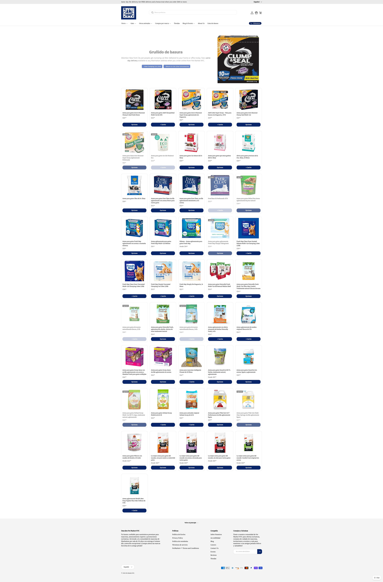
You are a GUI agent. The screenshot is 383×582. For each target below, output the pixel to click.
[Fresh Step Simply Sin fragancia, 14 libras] (191, 271)
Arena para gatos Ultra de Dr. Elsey (133, 198)
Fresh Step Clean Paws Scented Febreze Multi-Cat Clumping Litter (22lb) (248, 243)
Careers (213, 545)
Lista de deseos (212, 23)
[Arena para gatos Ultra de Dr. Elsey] (134, 185)
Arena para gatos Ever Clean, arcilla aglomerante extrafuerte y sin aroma (191, 201)
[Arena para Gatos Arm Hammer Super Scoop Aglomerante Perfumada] (134, 142)
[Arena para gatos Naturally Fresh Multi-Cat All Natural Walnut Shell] (220, 271)
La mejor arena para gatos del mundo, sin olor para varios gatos (219, 457)
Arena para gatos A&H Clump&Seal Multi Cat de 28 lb (162, 114)
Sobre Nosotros (216, 534)
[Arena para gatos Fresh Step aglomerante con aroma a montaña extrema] (134, 228)
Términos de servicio (180, 545)
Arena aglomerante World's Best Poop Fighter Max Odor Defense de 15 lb (133, 501)
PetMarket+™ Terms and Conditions (185, 548)
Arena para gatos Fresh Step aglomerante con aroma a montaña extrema (134, 243)
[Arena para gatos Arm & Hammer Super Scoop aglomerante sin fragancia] (191, 99)
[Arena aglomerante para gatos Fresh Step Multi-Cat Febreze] (163, 228)
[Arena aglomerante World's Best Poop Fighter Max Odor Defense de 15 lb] (134, 485)
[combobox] (193, 12)
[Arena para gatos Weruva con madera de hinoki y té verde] (134, 442)
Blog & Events (188, 23)
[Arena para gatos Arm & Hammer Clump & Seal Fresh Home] (134, 99)
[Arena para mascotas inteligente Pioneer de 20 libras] (191, 357)
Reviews (214, 555)
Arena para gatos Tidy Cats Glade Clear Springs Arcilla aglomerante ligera (248, 415)
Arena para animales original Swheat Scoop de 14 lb (189, 414)
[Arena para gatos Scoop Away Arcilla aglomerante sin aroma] (163, 357)
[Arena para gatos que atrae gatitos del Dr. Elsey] (220, 142)
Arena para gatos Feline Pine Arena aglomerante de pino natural (248, 199)
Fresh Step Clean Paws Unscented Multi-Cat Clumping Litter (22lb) (133, 285)
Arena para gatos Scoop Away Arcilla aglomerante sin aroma (161, 371)
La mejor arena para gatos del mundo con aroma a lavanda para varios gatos (191, 458)
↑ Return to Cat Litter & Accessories (177, 66)
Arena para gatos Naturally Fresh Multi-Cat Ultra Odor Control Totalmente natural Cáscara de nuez (248, 286)
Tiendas (177, 23)
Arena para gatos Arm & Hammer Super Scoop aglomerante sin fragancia (191, 115)
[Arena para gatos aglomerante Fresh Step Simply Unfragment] (220, 228)
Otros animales (144, 23)
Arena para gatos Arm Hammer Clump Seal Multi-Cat (247, 114)
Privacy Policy (177, 538)
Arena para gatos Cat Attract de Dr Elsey (191, 157)
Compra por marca (162, 23)
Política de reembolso (180, 541)
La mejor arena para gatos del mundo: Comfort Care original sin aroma (248, 458)
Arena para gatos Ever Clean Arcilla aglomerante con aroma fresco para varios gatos (163, 201)
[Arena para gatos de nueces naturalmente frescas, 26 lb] (191, 314)
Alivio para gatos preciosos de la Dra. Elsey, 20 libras (247, 157)
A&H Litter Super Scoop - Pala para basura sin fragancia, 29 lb (219, 114)
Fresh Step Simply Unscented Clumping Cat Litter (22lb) (160, 285)
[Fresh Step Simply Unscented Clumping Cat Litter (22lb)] (163, 271)
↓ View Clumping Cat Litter (152, 66)
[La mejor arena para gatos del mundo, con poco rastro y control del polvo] (163, 442)
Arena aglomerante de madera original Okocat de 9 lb (247, 328)
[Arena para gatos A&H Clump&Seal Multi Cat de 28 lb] (163, 99)
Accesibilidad (215, 538)
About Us (201, 23)
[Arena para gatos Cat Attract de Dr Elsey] (191, 142)
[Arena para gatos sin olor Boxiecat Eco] (163, 142)
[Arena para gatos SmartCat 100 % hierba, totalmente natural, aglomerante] (220, 357)
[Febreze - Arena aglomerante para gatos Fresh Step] (191, 228)
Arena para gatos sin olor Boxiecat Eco (162, 157)
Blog (212, 541)
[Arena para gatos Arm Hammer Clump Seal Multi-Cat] (249, 99)
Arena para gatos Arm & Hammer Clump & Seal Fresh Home (133, 114)
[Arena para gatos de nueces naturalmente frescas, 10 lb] (134, 314)
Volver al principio (190, 523)
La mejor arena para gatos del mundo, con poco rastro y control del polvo (163, 458)
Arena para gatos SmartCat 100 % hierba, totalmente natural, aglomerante (219, 372)
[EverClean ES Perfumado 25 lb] (220, 185)
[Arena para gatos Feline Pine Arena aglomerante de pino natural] (249, 185)
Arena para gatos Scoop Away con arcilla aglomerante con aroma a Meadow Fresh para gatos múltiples (134, 372)
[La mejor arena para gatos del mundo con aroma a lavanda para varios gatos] (191, 442)
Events (213, 552)
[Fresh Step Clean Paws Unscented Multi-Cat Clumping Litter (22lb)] (134, 271)
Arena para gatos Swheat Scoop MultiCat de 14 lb (161, 414)
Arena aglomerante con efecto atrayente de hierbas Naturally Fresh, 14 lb (218, 329)
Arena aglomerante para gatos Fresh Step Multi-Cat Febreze (161, 242)
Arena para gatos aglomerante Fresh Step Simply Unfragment (218, 242)
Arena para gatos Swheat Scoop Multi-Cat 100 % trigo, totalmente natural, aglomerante (133, 415)
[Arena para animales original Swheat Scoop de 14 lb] (191, 399)
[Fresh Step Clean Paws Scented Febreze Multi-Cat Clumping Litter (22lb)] (249, 228)
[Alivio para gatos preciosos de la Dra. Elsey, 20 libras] (249, 142)
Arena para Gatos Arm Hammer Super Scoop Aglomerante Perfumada (133, 158)
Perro (123, 23)
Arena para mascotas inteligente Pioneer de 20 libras (190, 371)
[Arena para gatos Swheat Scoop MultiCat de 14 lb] (163, 399)
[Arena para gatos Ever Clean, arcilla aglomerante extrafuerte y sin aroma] (191, 185)
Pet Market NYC (130, 573)
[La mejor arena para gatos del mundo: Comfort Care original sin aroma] (249, 442)
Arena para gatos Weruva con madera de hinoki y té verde (132, 457)
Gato (132, 23)
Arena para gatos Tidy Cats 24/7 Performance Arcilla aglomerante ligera (219, 415)
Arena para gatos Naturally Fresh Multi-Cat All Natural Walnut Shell (219, 285)
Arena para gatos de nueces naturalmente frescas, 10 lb (131, 328)
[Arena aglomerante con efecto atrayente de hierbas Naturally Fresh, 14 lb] (220, 314)
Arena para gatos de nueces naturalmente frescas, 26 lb (189, 328)
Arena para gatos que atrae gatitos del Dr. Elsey (219, 157)
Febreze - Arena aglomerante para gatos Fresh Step (191, 242)
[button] (260, 13)
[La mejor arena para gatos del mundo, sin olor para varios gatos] (220, 442)
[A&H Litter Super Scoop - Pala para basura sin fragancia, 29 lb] (220, 99)
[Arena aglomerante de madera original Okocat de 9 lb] (249, 314)
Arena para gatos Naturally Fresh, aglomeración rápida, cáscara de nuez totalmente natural (162, 329)
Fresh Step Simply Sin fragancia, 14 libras (191, 285)
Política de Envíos (178, 534)
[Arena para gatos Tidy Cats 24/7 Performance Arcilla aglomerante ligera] (220, 399)
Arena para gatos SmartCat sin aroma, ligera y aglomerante (247, 371)
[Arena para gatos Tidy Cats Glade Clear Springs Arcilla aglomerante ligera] (249, 399)
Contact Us (214, 548)
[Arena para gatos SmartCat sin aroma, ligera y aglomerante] (249, 357)
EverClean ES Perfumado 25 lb (218, 198)
